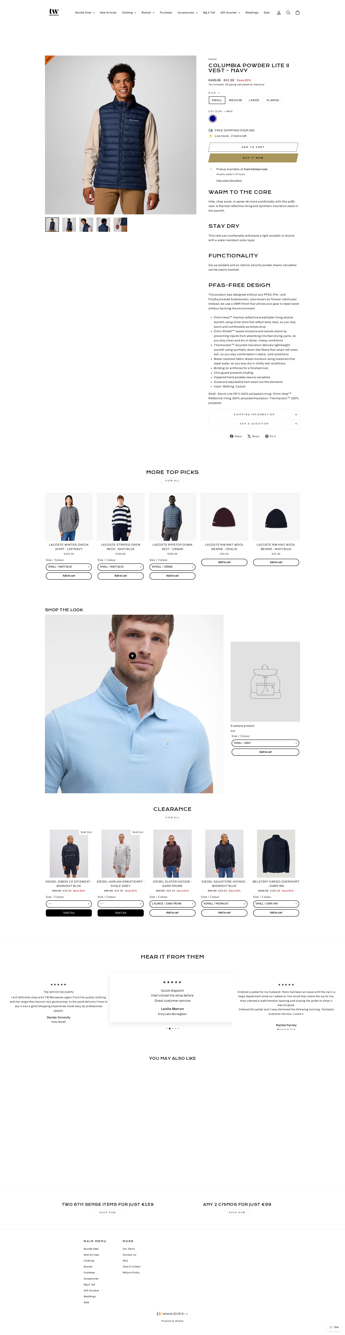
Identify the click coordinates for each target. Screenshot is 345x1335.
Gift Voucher (228, 12)
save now (237, 1212)
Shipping (230, 84)
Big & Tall (209, 12)
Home (212, 59)
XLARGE (272, 100)
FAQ (125, 1260)
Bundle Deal (83, 12)
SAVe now (107, 1212)
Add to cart (265, 752)
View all (172, 480)
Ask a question (254, 423)
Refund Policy (131, 1272)
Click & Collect (132, 1266)
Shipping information (254, 414)
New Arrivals (108, 12)
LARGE (254, 100)
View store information (229, 180)
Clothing (128, 12)
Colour (220, 111)
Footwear (166, 12)
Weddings (251, 12)
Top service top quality (59, 991)
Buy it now (253, 158)
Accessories (186, 12)
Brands (147, 12)
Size (214, 93)
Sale (267, 12)
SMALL (217, 100)
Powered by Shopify (172, 1321)
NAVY (212, 118)
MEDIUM (235, 100)
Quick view (68, 536)
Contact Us (129, 1254)
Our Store (129, 1248)
